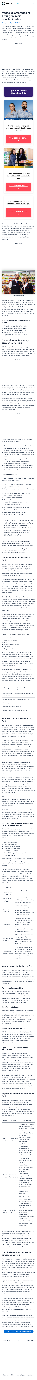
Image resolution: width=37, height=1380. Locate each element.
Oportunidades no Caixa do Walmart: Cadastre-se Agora (18, 202)
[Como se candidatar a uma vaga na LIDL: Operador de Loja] (18, 157)
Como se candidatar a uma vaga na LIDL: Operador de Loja (18, 176)
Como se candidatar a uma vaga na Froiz (18, 1331)
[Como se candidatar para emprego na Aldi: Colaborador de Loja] (18, 110)
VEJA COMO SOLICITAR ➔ (18, 139)
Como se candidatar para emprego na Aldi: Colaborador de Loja (18, 128)
